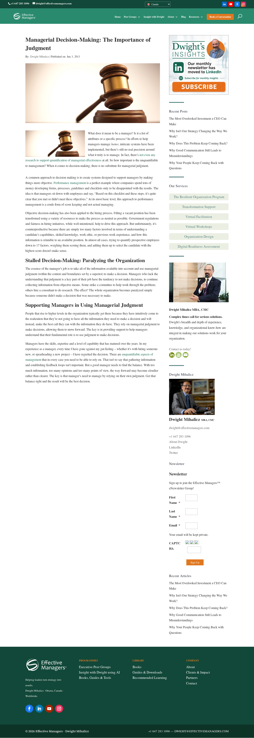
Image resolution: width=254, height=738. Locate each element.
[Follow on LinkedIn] (39, 709)
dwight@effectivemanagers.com (189, 428)
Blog (183, 16)
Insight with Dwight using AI (99, 672)
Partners (192, 677)
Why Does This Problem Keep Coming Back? (198, 143)
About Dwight (178, 442)
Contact (191, 683)
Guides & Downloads (147, 672)
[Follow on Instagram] (59, 709)
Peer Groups (130, 16)
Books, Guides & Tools (95, 677)
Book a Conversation (220, 16)
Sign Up (194, 562)
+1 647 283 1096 (180, 436)
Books (137, 667)
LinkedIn (175, 447)
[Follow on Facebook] (29, 709)
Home (118, 16)
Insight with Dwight (154, 16)
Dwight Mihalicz (39, 56)
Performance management (70, 183)
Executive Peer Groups (95, 667)
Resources (194, 16)
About (170, 16)
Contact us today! (180, 349)
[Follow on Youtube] (49, 709)
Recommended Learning (150, 677)
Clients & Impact (198, 672)
